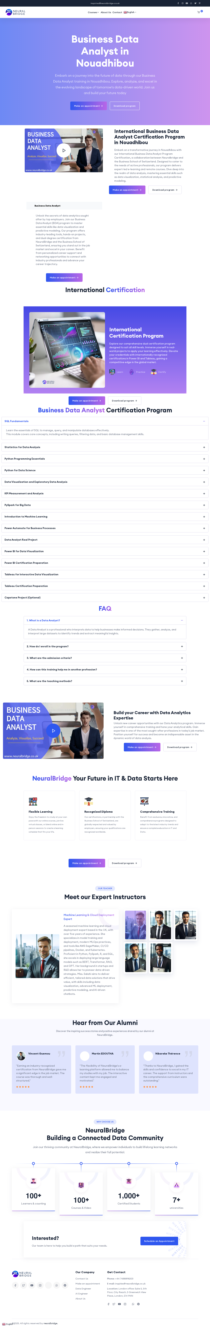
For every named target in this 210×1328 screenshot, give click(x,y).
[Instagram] (40, 1285)
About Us (106, 12)
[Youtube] (31, 1285)
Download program (125, 105)
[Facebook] (15, 1285)
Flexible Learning (40, 811)
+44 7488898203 (124, 1278)
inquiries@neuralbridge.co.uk (130, 1283)
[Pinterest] (65, 1285)
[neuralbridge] (16, 12)
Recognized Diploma (98, 811)
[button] (18, 1069)
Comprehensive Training (157, 811)
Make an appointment (87, 1283)
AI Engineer (81, 1293)
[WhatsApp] (56, 1285)
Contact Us (81, 1278)
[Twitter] (23, 1285)
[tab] (135, 925)
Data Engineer (83, 1288)
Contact (117, 12)
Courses (92, 12)
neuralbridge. (51, 1323)
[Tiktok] (48, 1285)
